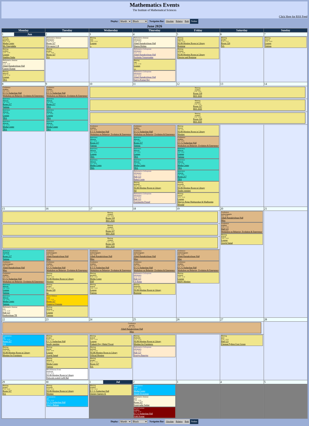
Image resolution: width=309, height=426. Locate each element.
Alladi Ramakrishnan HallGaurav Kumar (14, 67)
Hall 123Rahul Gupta (139, 178)
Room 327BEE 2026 (197, 107)
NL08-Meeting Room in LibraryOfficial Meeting (103, 354)
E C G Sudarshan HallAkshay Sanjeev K (99, 392)
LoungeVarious (268, 44)
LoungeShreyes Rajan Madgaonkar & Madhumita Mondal (195, 202)
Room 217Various (7, 105)
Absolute (170, 21)
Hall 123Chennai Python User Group (233, 342)
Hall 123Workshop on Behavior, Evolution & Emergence (241, 230)
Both (187, 21)
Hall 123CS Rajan (138, 280)
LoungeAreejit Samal (227, 241)
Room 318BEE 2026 (197, 94)
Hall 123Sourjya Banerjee (141, 354)
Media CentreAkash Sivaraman (141, 392)
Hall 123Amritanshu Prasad (142, 200)
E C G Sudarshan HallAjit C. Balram (55, 403)
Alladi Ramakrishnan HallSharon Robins (145, 44)
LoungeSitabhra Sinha (9, 56)
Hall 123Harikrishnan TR (10, 314)
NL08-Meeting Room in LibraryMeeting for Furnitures (16, 354)
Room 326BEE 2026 (197, 120)
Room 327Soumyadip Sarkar (141, 403)
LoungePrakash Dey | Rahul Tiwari (102, 342)
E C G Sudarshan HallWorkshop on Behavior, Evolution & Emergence (23, 94)
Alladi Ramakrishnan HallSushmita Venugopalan (145, 56)
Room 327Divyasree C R (52, 44)
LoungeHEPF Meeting (184, 280)
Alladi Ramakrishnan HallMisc (132, 330)
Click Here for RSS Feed (293, 16)
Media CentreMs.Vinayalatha (9, 44)
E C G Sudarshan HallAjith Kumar (143, 415)
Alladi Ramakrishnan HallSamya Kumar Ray (145, 78)
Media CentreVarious (8, 302)
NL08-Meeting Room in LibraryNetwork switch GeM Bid (60, 376)
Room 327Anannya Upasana (54, 302)
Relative (179, 21)
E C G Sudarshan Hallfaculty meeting (55, 342)
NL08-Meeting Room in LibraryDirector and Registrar (191, 56)
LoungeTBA (6, 78)
